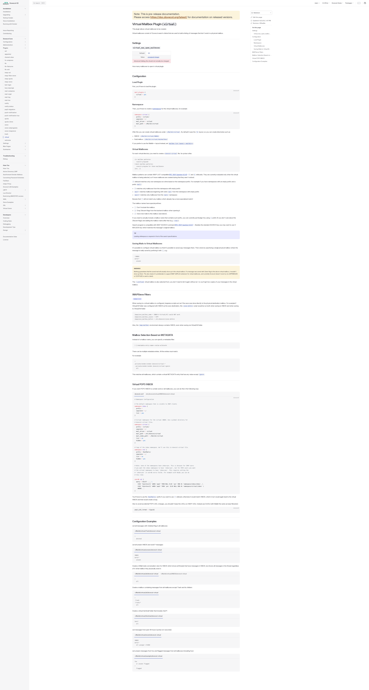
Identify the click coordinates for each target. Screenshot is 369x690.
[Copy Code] (237, 92)
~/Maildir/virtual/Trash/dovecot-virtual (147, 531)
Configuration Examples (259, 61)
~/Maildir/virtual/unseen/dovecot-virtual (148, 550)
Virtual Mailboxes (259, 46)
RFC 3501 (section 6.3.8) (178, 175)
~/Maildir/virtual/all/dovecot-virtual (146, 574)
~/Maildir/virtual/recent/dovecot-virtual (148, 635)
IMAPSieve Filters (257, 52)
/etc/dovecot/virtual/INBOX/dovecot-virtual (160, 394)
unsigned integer (153, 57)
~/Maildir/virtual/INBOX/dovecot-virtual (174, 574)
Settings (254, 30)
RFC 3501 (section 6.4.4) (184, 225)
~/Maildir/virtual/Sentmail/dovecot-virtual (148, 616)
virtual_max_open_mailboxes (262, 33)
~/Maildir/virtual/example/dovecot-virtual (148, 656)
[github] (365, 3)
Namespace (257, 43)
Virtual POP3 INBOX (258, 58)
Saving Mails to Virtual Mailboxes (262, 49)
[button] (14, 8)
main (316, 3)
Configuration (256, 37)
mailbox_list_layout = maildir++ (181, 143)
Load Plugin (257, 40)
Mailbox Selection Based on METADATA (262, 55)
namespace (157, 109)
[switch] (359, 3)
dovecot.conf (139, 394)
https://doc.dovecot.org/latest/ (168, 17)
